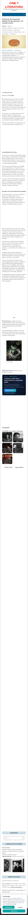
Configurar (20, 907)
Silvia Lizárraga (5, 34)
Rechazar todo (8, 907)
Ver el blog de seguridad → (9, 393)
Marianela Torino (18, 32)
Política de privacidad (11, 904)
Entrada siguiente (19, 467)
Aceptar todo (14, 911)
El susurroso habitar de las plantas (9, 28)
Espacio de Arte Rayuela (7, 30)
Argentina (10, 26)
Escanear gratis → (10, 390)
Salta (24, 32)
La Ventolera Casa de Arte (7, 32)
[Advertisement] (14, 76)
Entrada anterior (9, 467)
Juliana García (17, 30)
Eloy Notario (21, 28)
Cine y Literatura (8, 50)
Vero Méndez (12, 34)
